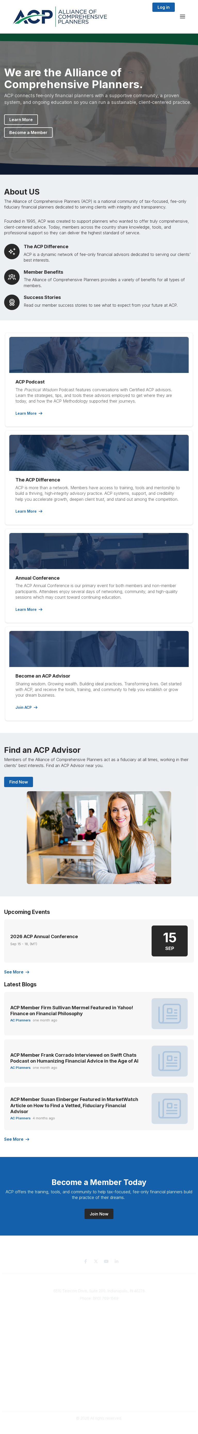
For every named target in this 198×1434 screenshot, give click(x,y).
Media (99, 1337)
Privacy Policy (99, 1390)
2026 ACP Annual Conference (44, 936)
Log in (164, 7)
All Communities (99, 1365)
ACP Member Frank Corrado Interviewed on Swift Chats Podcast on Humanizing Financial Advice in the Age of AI (74, 1058)
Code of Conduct (99, 1400)
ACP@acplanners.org (99, 1306)
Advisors (99, 1321)
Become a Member (28, 132)
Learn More (21, 119)
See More (13, 971)
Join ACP (23, 707)
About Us (99, 1331)
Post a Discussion (99, 1370)
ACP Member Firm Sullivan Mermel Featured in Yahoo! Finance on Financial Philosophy (71, 1010)
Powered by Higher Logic (99, 1427)
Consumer (99, 1326)
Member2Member (99, 1360)
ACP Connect (99, 1341)
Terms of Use (99, 1396)
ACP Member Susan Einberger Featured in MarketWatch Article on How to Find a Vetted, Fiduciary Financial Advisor (74, 1105)
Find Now (18, 782)
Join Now (99, 1213)
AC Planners (20, 1020)
